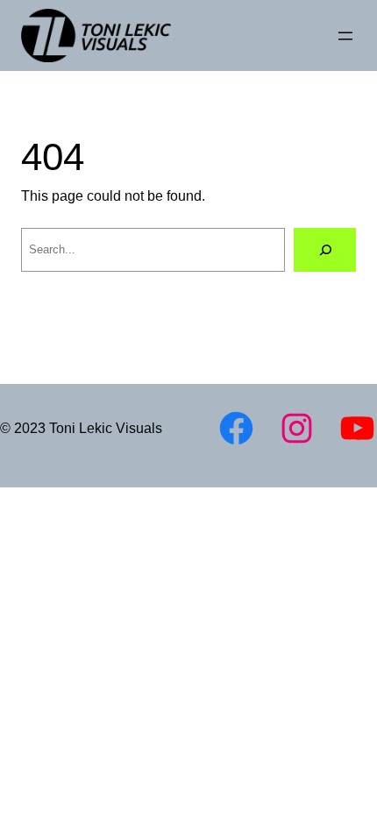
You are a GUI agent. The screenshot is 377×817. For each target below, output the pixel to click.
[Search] (325, 249)
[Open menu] (345, 35)
